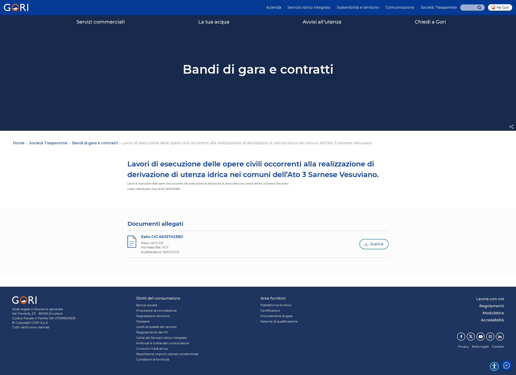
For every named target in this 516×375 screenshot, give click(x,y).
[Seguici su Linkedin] (500, 337)
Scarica (376, 244)
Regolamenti (491, 306)
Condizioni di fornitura (152, 359)
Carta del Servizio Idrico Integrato (161, 338)
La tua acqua (213, 22)
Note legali (480, 346)
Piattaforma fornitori (275, 305)
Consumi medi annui (152, 348)
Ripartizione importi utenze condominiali (167, 354)
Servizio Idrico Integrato (309, 7)
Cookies (498, 346)
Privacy (463, 346)
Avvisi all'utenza (322, 22)
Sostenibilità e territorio (358, 7)
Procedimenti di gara (276, 316)
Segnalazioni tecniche (153, 316)
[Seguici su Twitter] (471, 337)
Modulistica (493, 313)
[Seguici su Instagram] (490, 337)
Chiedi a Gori (430, 22)
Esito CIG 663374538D (162, 237)
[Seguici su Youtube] (480, 337)
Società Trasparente (439, 7)
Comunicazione (400, 7)
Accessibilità (492, 320)
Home (19, 143)
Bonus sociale (146, 305)
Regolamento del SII (152, 332)
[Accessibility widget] (494, 366)
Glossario (143, 321)
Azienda (273, 7)
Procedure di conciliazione (156, 310)
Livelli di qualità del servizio (156, 327)
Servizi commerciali (101, 22)
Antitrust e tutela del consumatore (162, 343)
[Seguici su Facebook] (461, 337)
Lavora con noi (490, 299)
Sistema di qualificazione (279, 321)
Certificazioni (270, 310)
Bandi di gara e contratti (95, 143)
